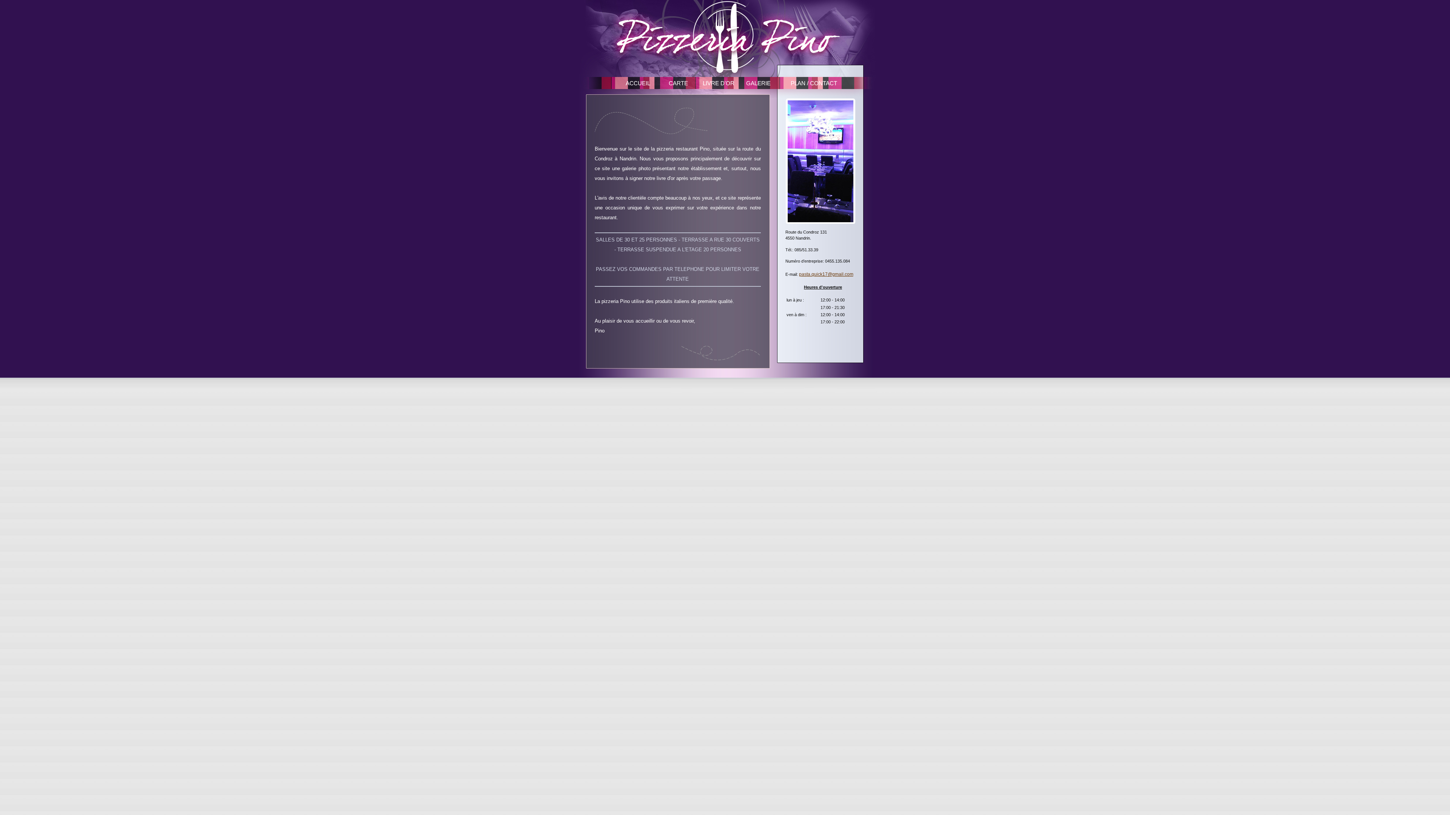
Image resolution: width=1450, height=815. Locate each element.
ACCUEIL (638, 83)
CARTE (678, 83)
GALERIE (758, 83)
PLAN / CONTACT (814, 83)
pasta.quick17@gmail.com (826, 274)
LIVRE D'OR (718, 83)
